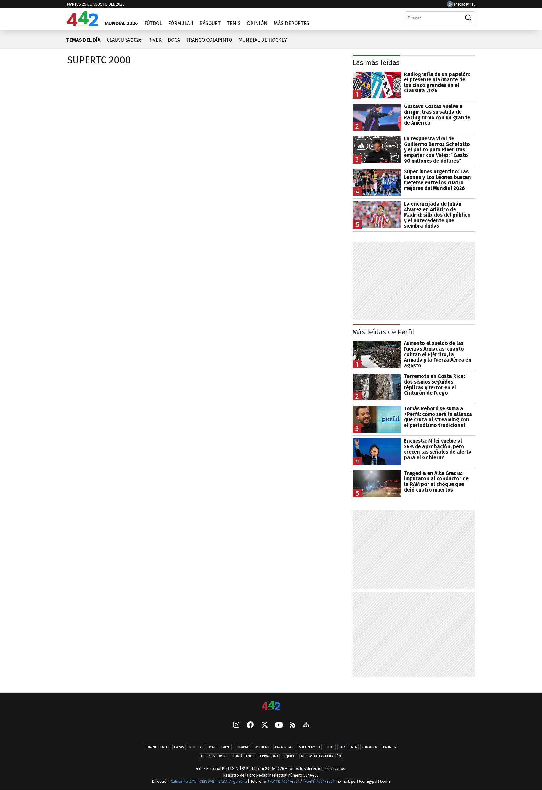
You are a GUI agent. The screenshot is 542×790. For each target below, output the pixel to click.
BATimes (389, 747)
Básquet (210, 23)
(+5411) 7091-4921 (283, 781)
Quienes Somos (214, 756)
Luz (342, 747)
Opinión (257, 23)
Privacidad (269, 756)
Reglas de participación (321, 756)
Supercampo (309, 747)
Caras (179, 747)
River (155, 40)
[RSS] (292, 725)
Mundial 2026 (121, 23)
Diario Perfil (157, 747)
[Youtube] (279, 725)
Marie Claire (219, 747)
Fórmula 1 (180, 23)
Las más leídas (376, 62)
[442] (271, 706)
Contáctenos (243, 756)
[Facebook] (250, 725)
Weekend (262, 747)
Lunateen (369, 747)
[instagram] (236, 725)
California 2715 (184, 781)
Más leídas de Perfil (383, 332)
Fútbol (153, 23)
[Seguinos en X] (264, 725)
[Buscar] (468, 18)
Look (330, 747)
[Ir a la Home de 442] (82, 25)
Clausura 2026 (124, 40)
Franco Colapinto (209, 40)
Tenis (234, 23)
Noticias (196, 747)
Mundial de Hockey (262, 40)
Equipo (289, 756)
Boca (174, 40)
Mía (354, 747)
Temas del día (83, 40)
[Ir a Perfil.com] (461, 5)
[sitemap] (306, 725)
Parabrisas (284, 747)
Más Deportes (291, 23)
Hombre (242, 747)
